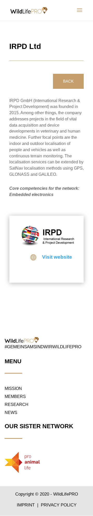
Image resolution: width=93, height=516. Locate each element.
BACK (68, 81)
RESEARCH (16, 404)
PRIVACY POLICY (58, 505)
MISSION (13, 388)
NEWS (11, 412)
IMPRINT (26, 505)
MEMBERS (15, 396)
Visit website (57, 257)
